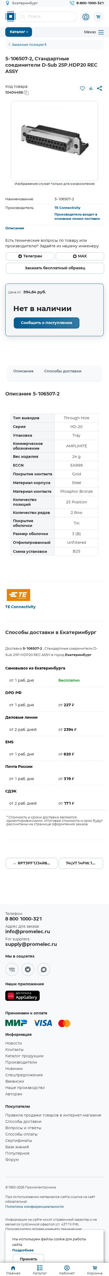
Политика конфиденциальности (34, 1206)
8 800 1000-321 (23, 919)
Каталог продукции (24, 1056)
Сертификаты (18, 1141)
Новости (13, 1043)
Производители (21, 1062)
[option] (54, 141)
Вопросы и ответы (23, 1128)
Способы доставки (62, 371)
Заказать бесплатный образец (55, 268)
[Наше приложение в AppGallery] (22, 997)
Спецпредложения (24, 1075)
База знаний (17, 1147)
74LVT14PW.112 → (84, 863)
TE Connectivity (67, 207)
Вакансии (14, 1081)
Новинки (14, 1069)
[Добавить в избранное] (82, 88)
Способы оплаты (21, 1134)
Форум (12, 1160)
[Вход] (85, 17)
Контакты (14, 1050)
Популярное (17, 1153)
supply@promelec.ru (31, 944)
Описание (14, 228)
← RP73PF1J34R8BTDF (35, 863)
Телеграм (32, 256)
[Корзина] (98, 16)
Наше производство (25, 1088)
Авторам (13, 1094)
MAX (82, 256)
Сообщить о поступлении (46, 323)
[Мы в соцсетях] (12, 969)
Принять (28, 1259)
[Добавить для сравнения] (91, 88)
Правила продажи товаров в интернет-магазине (53, 1115)
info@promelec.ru (27, 931)
